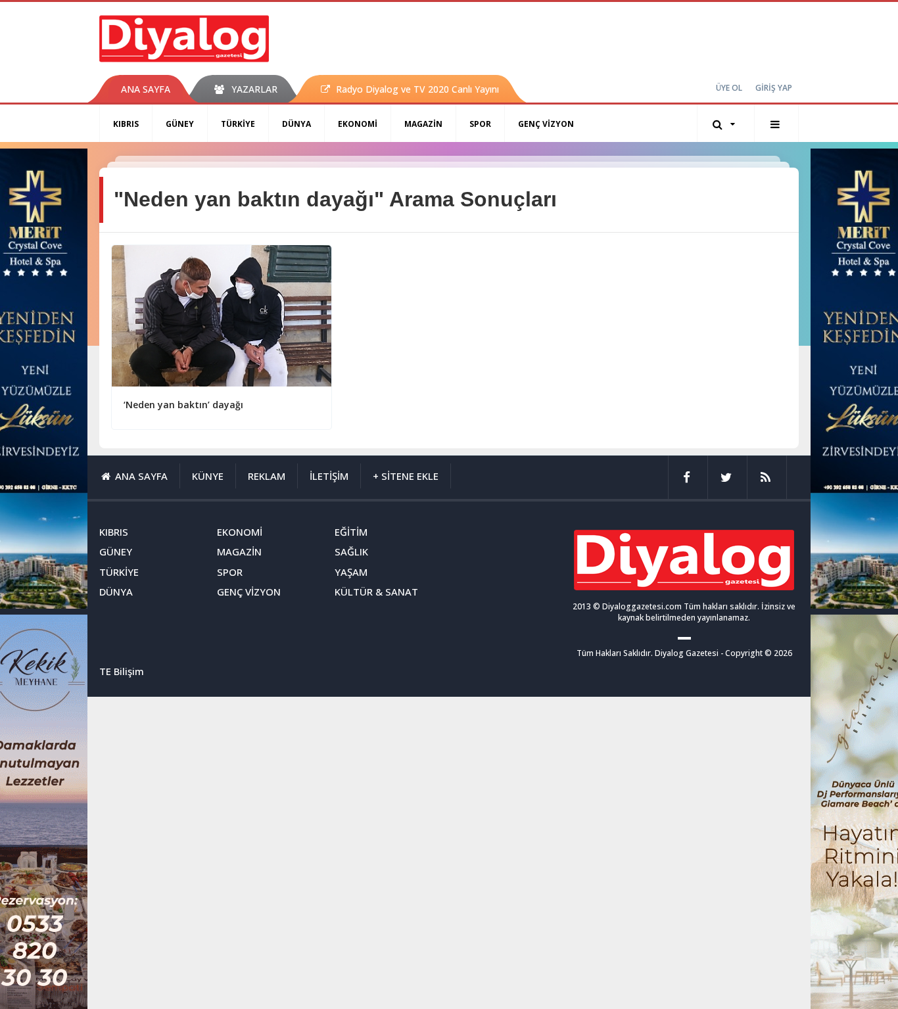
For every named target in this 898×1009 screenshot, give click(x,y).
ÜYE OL (729, 87)
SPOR (480, 123)
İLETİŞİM (329, 475)
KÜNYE (208, 475)
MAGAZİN (423, 123)
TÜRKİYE (238, 123)
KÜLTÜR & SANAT (376, 591)
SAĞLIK (351, 551)
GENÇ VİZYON (546, 123)
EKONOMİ (357, 123)
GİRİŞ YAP (773, 87)
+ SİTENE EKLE (405, 475)
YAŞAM (351, 571)
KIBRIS (126, 123)
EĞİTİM (351, 531)
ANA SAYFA (145, 89)
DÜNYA (296, 123)
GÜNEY (180, 123)
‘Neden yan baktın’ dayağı (183, 404)
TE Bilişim (121, 671)
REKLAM (266, 475)
